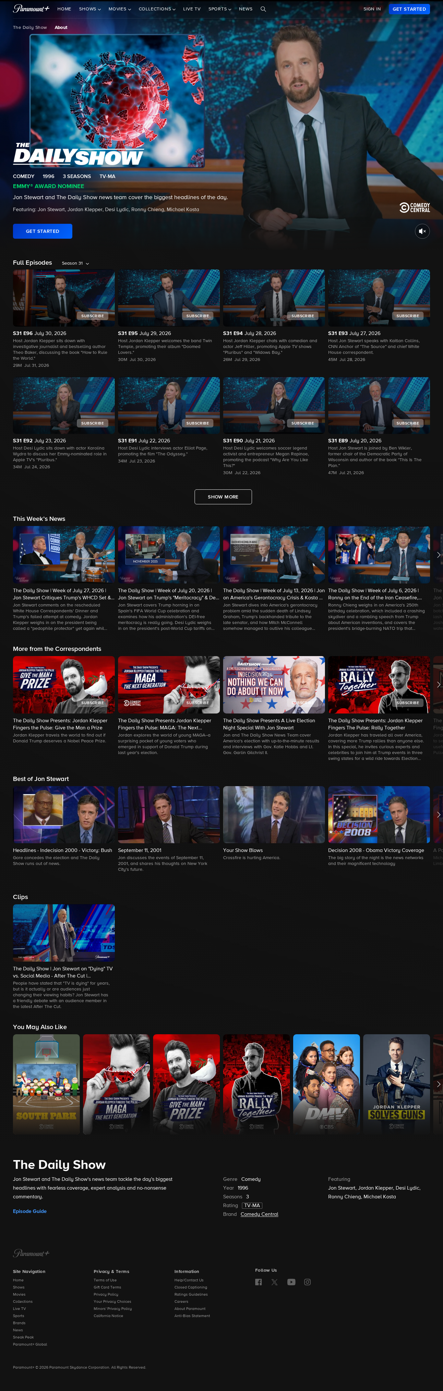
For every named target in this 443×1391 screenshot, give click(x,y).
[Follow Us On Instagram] (307, 1282)
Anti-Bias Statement (192, 1316)
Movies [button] (118, 9)
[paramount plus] (31, 9)
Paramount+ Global (30, 1345)
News (245, 9)
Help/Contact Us (189, 1280)
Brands (19, 1323)
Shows (19, 1287)
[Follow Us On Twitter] (274, 1281)
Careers (181, 1302)
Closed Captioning (190, 1287)
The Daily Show (30, 27)
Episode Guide (30, 1211)
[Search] (263, 9)
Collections (23, 1302)
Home (64, 9)
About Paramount (190, 1309)
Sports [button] (219, 9)
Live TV (192, 9)
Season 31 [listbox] (72, 263)
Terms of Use (105, 1280)
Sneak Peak (23, 1337)
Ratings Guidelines (191, 1295)
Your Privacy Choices (112, 1302)
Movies (19, 1295)
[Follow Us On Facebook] (258, 1282)
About (61, 27)
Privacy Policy (106, 1295)
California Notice (108, 1316)
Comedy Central (259, 1214)
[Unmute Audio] (422, 231)
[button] (64, 579)
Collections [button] (156, 9)
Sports (18, 1316)
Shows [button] (88, 9)
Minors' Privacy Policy (113, 1309)
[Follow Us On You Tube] (291, 1282)
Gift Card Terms (107, 1287)
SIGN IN (372, 9)
